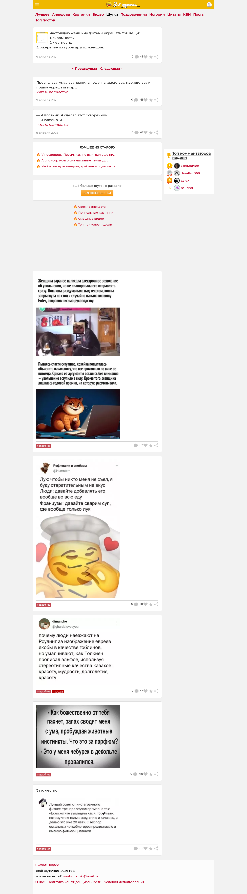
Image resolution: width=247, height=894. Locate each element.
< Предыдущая (84, 68)
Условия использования (124, 882)
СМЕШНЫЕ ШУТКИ (97, 193)
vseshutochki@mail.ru (80, 876)
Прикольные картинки (95, 212)
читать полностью (52, 92)
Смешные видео (91, 218)
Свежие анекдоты (92, 206)
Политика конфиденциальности (74, 882)
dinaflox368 (190, 173)
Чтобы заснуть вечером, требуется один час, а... (79, 166)
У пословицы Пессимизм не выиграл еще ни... (78, 155)
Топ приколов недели (95, 224)
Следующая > (111, 68)
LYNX (185, 181)
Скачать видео (47, 865)
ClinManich (190, 166)
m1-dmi (187, 188)
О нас (40, 882)
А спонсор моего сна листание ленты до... (75, 160)
